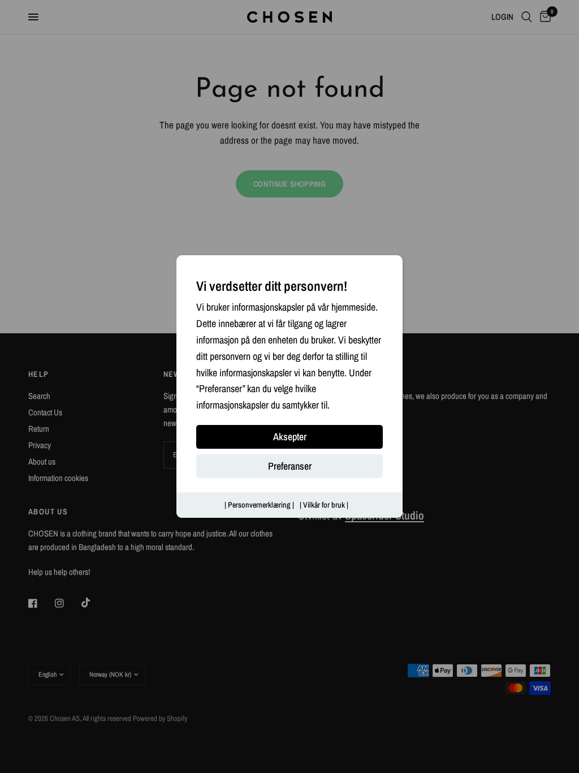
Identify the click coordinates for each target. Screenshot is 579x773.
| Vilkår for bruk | (324, 505)
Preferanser (290, 466)
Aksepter (289, 437)
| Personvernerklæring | (259, 505)
